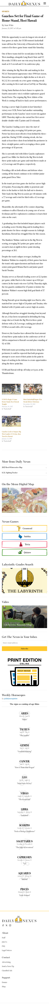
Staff (3, 938)
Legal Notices (7, 950)
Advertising (6, 962)
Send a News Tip (8, 966)
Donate (4, 982)
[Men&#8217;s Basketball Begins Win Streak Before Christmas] (32, 389)
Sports (5, 11)
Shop (4, 987)
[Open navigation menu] (44, 3)
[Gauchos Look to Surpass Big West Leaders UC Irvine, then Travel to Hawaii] (11, 421)
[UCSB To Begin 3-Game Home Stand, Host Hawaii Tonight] (11, 389)
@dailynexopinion (10, 699)
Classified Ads (7, 971)
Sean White (9, 25)
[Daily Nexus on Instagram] (10, 925)
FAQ (3, 946)
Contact (6, 957)
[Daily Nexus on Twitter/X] (6, 925)
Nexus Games (10, 521)
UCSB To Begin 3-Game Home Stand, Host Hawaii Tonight (10, 401)
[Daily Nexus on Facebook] (3, 925)
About (5, 932)
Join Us (4, 942)
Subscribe (24, 648)
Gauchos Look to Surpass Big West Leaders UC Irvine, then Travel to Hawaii (11, 434)
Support (6, 977)
